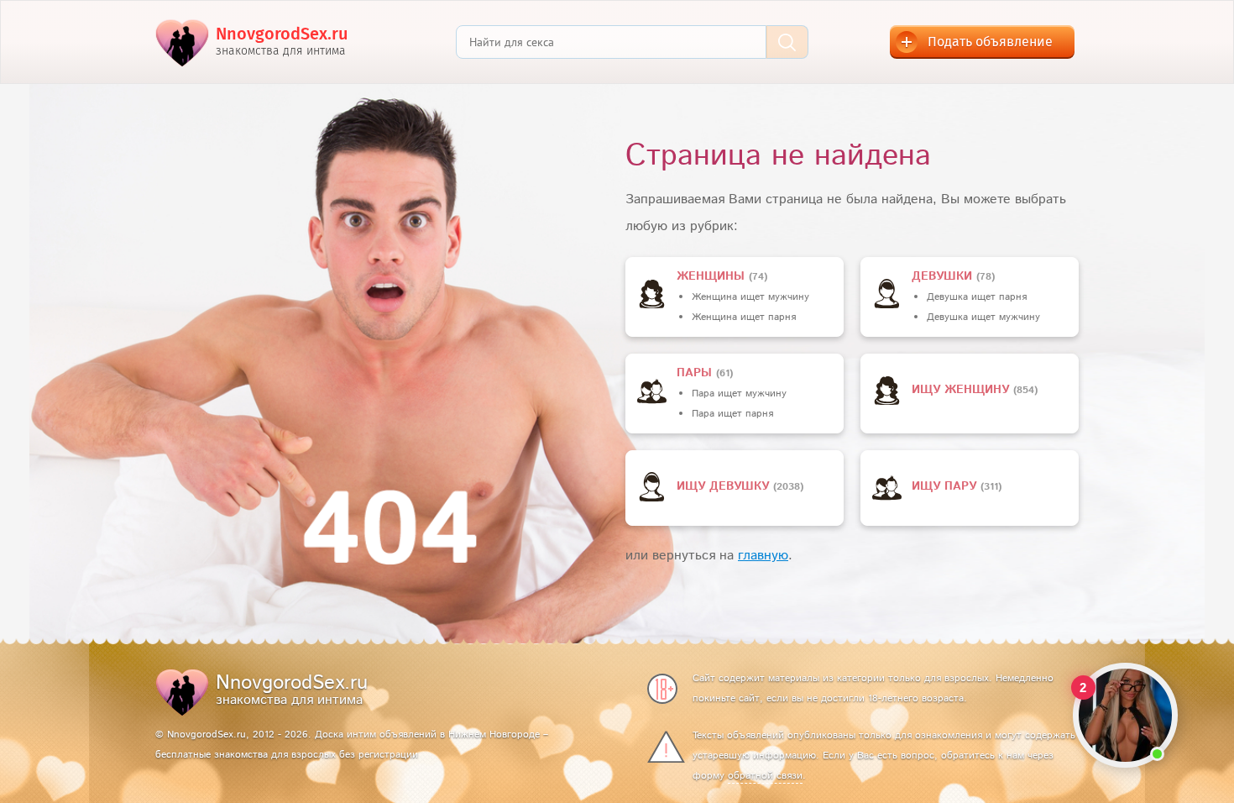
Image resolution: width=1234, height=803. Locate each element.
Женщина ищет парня (744, 317)
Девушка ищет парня (977, 297)
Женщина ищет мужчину (750, 297)
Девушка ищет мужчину (983, 317)
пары (696, 373)
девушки (944, 276)
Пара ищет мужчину (739, 393)
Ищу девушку (725, 486)
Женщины (713, 276)
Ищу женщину (962, 389)
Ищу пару (946, 486)
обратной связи (765, 776)
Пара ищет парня (732, 414)
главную (763, 555)
